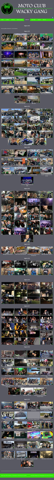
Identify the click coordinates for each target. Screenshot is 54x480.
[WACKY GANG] (27, 14)
